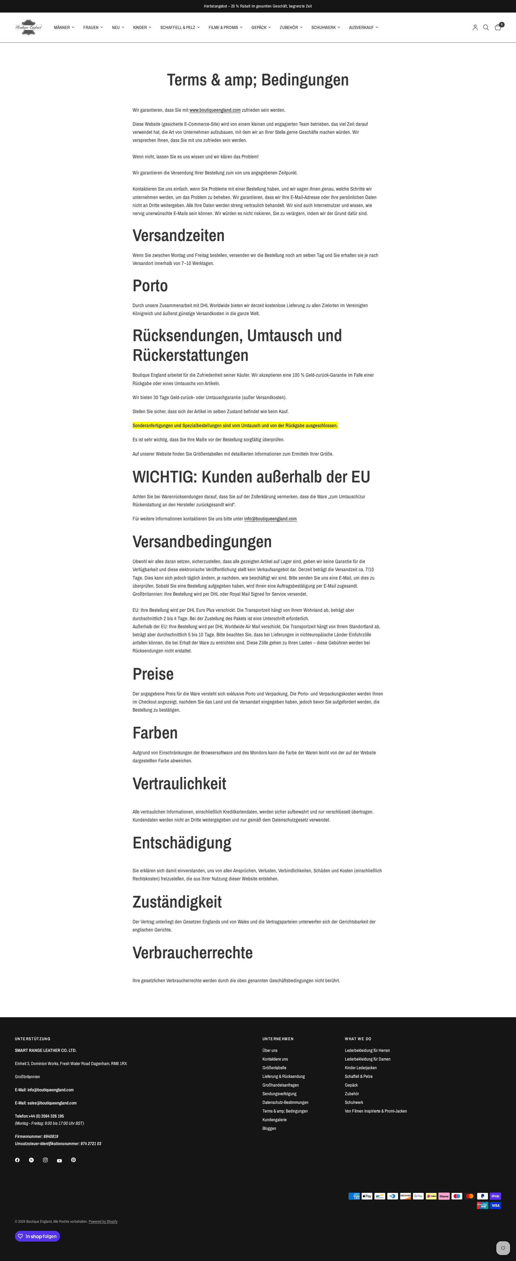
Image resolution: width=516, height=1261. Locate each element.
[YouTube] (63, 1160)
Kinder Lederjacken (361, 1067)
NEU (116, 27)
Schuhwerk (354, 1102)
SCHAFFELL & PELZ (177, 27)
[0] (496, 27)
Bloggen (269, 1128)
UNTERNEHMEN (278, 1039)
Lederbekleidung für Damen (368, 1059)
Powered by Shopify (103, 1221)
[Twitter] (35, 1160)
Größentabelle (274, 1067)
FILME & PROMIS (223, 27)
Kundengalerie (274, 1119)
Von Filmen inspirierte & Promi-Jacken (376, 1111)
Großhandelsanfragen (280, 1085)
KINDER (140, 27)
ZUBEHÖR (289, 27)
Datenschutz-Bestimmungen (285, 1102)
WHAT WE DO (358, 1039)
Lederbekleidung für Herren (367, 1050)
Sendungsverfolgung (279, 1093)
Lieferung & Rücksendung (283, 1076)
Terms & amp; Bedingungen (285, 1111)
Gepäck (351, 1085)
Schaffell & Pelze (359, 1076)
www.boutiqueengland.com (215, 109)
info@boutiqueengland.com (270, 518)
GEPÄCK (258, 27)
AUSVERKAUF (361, 27)
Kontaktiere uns (275, 1059)
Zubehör (352, 1093)
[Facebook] (21, 1160)
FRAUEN (91, 27)
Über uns (269, 1050)
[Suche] (486, 27)
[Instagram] (49, 1160)
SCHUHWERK (323, 27)
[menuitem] (64, 27)
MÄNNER (62, 27)
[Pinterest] (77, 1159)
